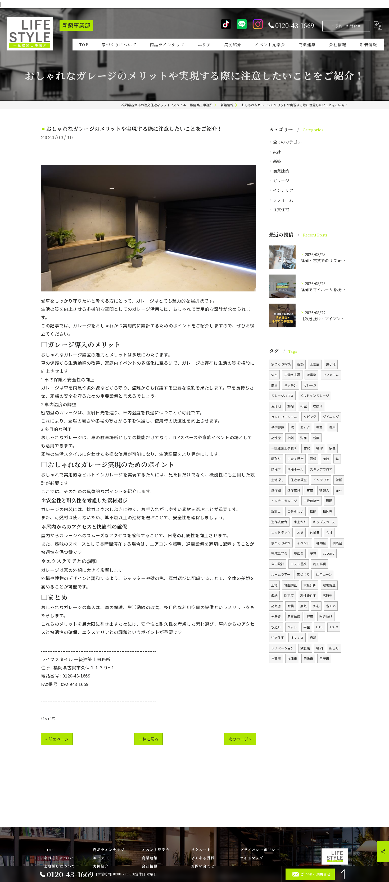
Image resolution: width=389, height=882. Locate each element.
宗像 (332, 448)
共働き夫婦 (292, 374)
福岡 (319, 648)
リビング (310, 416)
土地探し (277, 479)
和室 (303, 406)
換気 (303, 606)
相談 (290, 437)
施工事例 (319, 563)
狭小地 (331, 364)
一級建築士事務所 (284, 448)
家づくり (303, 574)
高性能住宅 (308, 595)
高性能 (276, 437)
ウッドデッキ (281, 532)
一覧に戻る (148, 739)
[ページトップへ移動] (344, 874)
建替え (324, 490)
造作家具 (293, 490)
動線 (290, 406)
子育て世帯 (295, 458)
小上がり (300, 521)
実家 (310, 490)
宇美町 (324, 658)
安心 (316, 606)
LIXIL (319, 627)
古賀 (307, 448)
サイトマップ (251, 857)
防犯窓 (289, 595)
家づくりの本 (281, 543)
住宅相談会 (299, 479)
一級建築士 (312, 500)
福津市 (292, 658)
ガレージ (281, 180)
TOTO (333, 627)
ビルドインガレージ (314, 395)
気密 (274, 374)
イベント (303, 543)
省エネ (331, 606)
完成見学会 (279, 553)
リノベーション (282, 648)
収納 (274, 595)
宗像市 (308, 658)
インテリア (283, 190)
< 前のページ (57, 739)
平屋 (307, 627)
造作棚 (276, 490)
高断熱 (328, 595)
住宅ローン (324, 574)
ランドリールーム (284, 416)
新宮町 (334, 648)
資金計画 (310, 585)
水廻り (276, 627)
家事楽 (311, 374)
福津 (319, 448)
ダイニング (331, 416)
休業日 (315, 532)
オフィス (297, 637)
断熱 (300, 364)
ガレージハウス (282, 395)
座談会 (299, 553)
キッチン (290, 385)
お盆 (300, 532)
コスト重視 (299, 563)
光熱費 (276, 616)
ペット (292, 627)
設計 (277, 151)
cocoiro (328, 553)
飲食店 (305, 648)
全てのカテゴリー (289, 142)
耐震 (290, 606)
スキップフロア (321, 469)
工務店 (315, 364)
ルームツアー (280, 574)
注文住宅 (48, 718)
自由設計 (277, 563)
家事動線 (293, 616)
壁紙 (339, 479)
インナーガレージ (284, 500)
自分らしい (295, 511)
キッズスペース (324, 521)
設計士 (276, 511)
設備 (313, 458)
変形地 (276, 406)
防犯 (274, 385)
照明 (329, 500)
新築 (277, 161)
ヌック (305, 427)
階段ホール (295, 469)
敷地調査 (329, 585)
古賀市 (276, 658)
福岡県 (328, 511)
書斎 (319, 427)
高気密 (276, 606)
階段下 (276, 469)
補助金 (321, 543)
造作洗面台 (279, 521)
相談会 (337, 543)
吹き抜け (325, 616)
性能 (313, 511)
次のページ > (240, 739)
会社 (329, 532)
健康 (310, 616)
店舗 (313, 637)
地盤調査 (290, 585)
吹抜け (318, 406)
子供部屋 (277, 427)
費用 (332, 427)
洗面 (303, 437)
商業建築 (281, 171)
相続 (326, 458)
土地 (274, 585)
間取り (276, 458)
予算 (313, 553)
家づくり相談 (281, 364)
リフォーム (283, 200)
